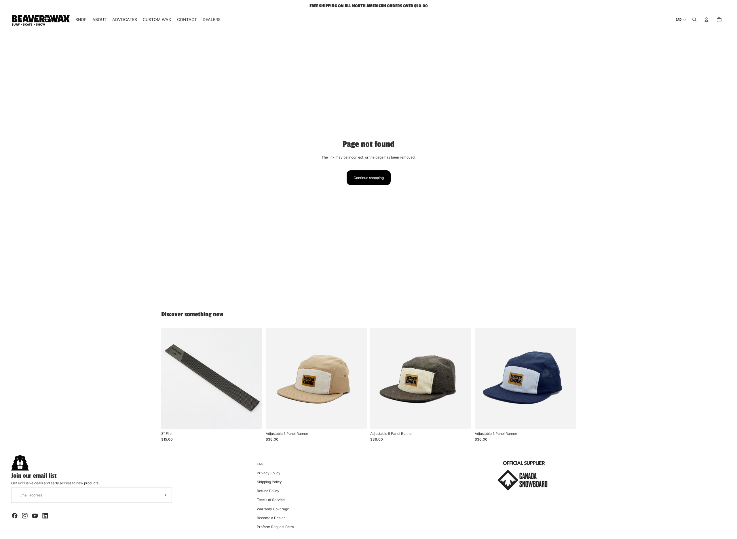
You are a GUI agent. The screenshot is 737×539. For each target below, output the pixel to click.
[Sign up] (164, 495)
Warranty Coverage (273, 509)
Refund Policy (268, 491)
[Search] (694, 19)
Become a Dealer (271, 518)
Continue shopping (369, 178)
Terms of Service (271, 500)
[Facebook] (14, 515)
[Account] (706, 19)
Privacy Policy (268, 473)
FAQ (260, 464)
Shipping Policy (269, 482)
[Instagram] (24, 515)
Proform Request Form (275, 527)
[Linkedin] (45, 515)
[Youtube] (34, 515)
